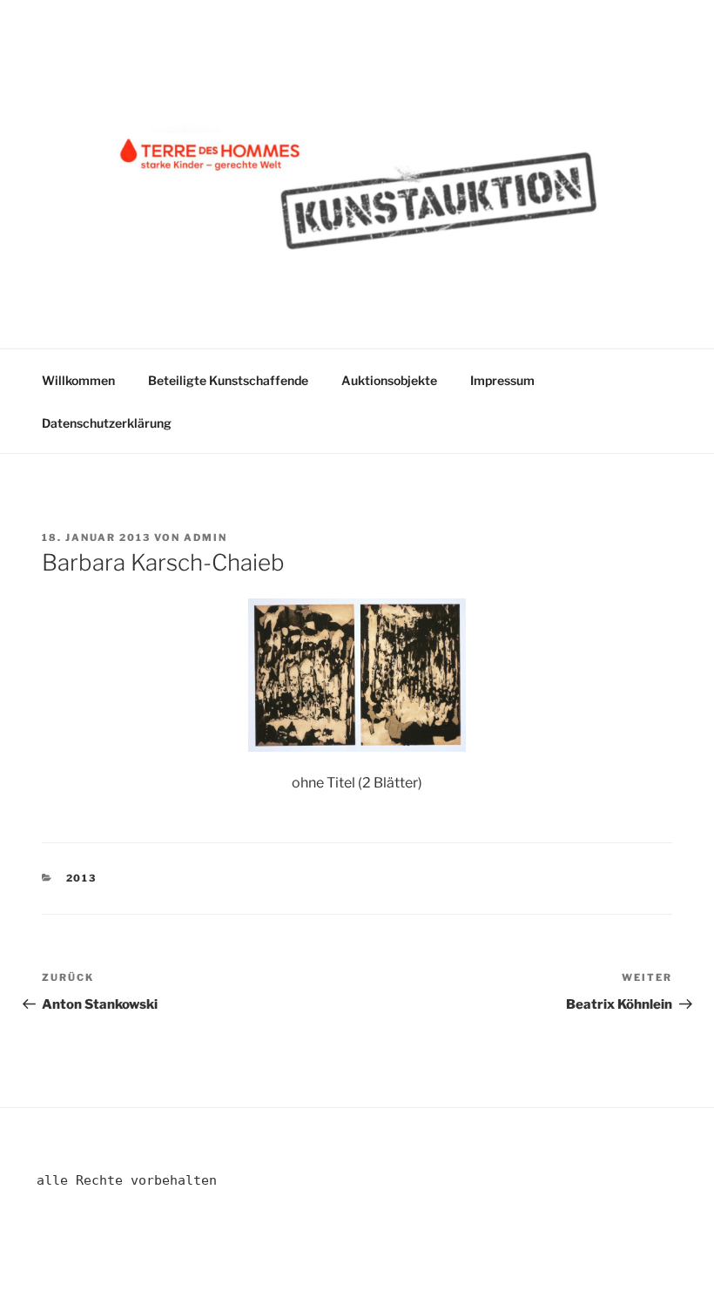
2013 (82, 878)
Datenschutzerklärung (107, 423)
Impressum (502, 380)
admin (205, 537)
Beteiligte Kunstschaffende (228, 380)
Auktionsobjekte (389, 380)
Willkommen (78, 380)
